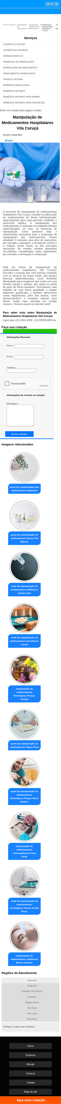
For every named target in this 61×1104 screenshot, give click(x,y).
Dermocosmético (13, 56)
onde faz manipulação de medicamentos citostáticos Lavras (24, 641)
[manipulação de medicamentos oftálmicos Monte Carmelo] (24, 936)
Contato (31, 1082)
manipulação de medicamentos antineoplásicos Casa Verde (24, 851)
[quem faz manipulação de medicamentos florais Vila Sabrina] (24, 515)
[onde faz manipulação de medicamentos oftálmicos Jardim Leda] (24, 566)
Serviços (30, 38)
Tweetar (9, 140)
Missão (30, 1064)
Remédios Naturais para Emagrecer (24, 102)
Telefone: (11, 367)
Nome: (11, 345)
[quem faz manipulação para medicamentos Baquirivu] (24, 467)
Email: (10, 356)
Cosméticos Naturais (15, 50)
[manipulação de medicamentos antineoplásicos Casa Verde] (24, 826)
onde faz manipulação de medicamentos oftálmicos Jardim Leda (24, 589)
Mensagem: (13, 403)
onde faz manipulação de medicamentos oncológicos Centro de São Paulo (24, 906)
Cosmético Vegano (14, 44)
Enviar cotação (19, 434)
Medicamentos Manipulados (19, 73)
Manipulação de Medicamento (20, 68)
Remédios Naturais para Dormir (21, 97)
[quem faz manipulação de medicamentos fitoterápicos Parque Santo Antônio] (24, 771)
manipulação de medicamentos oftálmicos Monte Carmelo (24, 959)
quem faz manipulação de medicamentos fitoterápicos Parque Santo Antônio (24, 796)
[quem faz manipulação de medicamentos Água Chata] (24, 723)
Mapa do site (30, 1091)
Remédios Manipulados (16, 85)
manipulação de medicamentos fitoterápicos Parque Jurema (24, 693)
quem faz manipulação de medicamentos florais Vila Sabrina (24, 538)
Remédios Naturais (14, 91)
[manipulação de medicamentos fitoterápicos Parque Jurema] (24, 669)
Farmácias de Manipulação (18, 62)
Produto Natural (13, 79)
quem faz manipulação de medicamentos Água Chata (24, 745)
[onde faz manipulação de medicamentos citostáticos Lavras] (24, 617)
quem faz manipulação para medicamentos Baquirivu (24, 489)
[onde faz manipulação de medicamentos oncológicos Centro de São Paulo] (24, 881)
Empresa (30, 1055)
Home (30, 1046)
